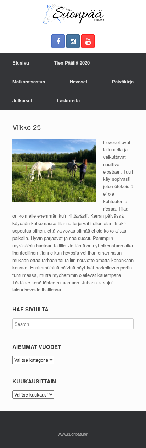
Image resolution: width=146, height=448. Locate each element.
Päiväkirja (123, 81)
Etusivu (20, 62)
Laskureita (68, 100)
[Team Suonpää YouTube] (88, 41)
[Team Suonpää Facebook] (58, 41)
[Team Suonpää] (73, 14)
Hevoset (78, 81)
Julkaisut (22, 100)
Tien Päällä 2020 (72, 62)
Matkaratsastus (28, 81)
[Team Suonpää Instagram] (73, 41)
